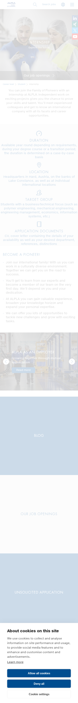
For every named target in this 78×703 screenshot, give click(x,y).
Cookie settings (39, 694)
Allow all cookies (39, 673)
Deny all (39, 683)
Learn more (15, 662)
